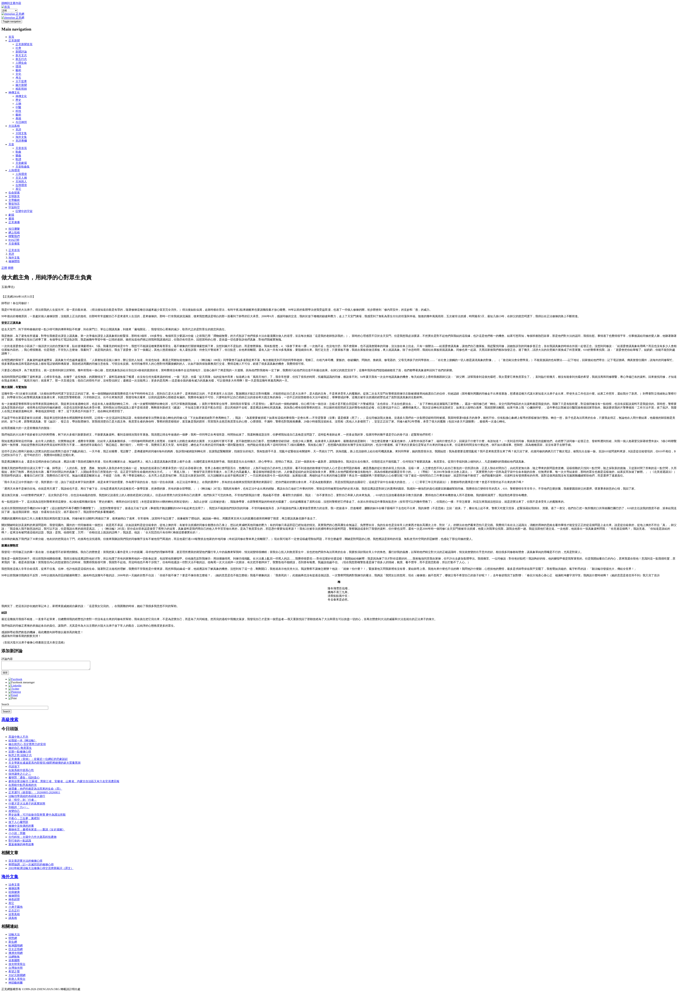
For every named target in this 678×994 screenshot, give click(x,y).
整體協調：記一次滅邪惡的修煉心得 (31, 864)
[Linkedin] (14, 685)
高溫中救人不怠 (18, 736)
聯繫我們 (14, 236)
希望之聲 (14, 971)
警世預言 (14, 203)
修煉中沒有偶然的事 (21, 825)
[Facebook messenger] (21, 682)
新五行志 (21, 59)
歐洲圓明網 (15, 945)
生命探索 (14, 192)
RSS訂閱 (13, 239)
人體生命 (21, 62)
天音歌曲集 (23, 166)
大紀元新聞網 (16, 975)
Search (5, 704)
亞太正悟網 (15, 949)
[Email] (13, 695)
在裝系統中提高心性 (21, 770)
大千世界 (21, 81)
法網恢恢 (14, 956)
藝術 (18, 70)
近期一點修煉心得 (19, 751)
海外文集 (21, 136)
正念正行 (14, 910)
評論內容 (7, 658)
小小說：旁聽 (16, 833)
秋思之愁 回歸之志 (20, 755)
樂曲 (18, 155)
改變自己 (14, 810)
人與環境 (14, 170)
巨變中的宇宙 (24, 211)
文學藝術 (14, 200)
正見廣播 (14, 222)
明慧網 (12, 938)
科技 (18, 111)
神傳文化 (14, 92)
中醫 (18, 107)
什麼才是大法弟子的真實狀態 (26, 803)
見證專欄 (21, 140)
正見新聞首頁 (24, 44)
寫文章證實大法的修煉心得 (25, 860)
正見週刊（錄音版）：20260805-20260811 (34, 792)
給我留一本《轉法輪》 (22, 740)
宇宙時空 (14, 207)
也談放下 (14, 766)
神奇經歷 (14, 899)
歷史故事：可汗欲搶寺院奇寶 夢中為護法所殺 (37, 814)
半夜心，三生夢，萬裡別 (24, 818)
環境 (18, 66)
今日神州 (21, 122)
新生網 (12, 941)
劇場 (11, 214)
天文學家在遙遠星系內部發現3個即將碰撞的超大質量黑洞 (44, 762)
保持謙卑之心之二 (19, 773)
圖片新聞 (21, 85)
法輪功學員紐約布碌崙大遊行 (26, 796)
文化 (18, 73)
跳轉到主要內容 (11, 3)
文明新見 (14, 196)
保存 (5, 672)
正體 (4, 267)
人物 (18, 103)
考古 (18, 77)
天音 (11, 144)
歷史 (18, 99)
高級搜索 (9, 719)
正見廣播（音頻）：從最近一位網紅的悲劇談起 (38, 759)
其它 (18, 188)
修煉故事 (14, 888)
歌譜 (18, 159)
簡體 (10, 267)
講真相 (12, 917)
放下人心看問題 (18, 822)
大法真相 (14, 125)
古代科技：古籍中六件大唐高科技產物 (32, 836)
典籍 (18, 118)
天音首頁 (21, 148)
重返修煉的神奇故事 (21, 844)
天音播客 (14, 243)
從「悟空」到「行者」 (22, 799)
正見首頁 (14, 250)
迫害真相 (14, 914)
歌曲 (18, 151)
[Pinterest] (14, 691)
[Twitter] (13, 688)
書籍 (11, 218)
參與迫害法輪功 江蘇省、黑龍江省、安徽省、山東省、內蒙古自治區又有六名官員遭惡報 (63, 781)
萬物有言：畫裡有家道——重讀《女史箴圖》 (36, 829)
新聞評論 (21, 51)
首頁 (11, 36)
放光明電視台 (16, 964)
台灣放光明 (15, 967)
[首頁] (5, 6)
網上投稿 (14, 232)
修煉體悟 (14, 261)
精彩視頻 (21, 88)
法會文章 (14, 884)
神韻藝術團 (15, 982)
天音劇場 (21, 162)
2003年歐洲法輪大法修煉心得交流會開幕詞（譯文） (40, 868)
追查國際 (14, 960)
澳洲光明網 (15, 952)
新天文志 (21, 55)
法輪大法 (14, 934)
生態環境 (21, 185)
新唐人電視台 (16, 978)
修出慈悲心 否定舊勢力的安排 (27, 744)
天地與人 (21, 181)
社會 (18, 47)
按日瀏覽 (14, 228)
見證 (18, 129)
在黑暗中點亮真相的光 (22, 784)
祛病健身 (14, 892)
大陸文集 (21, 133)
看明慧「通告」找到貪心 (24, 777)
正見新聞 (14, 40)
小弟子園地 (15, 906)
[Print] (12, 698)
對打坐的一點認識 (19, 840)
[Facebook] (15, 679)
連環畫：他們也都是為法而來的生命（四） (35, 788)
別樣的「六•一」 (18, 807)
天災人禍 (21, 177)
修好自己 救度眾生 (20, 747)
